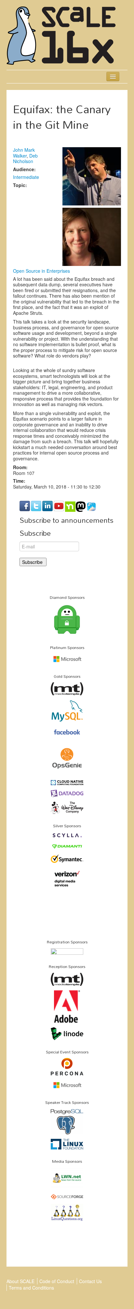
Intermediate (26, 177)
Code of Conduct (56, 1281)
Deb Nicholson (25, 158)
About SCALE (20, 1281)
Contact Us (90, 1281)
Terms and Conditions (31, 1287)
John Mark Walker (24, 153)
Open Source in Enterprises (41, 271)
